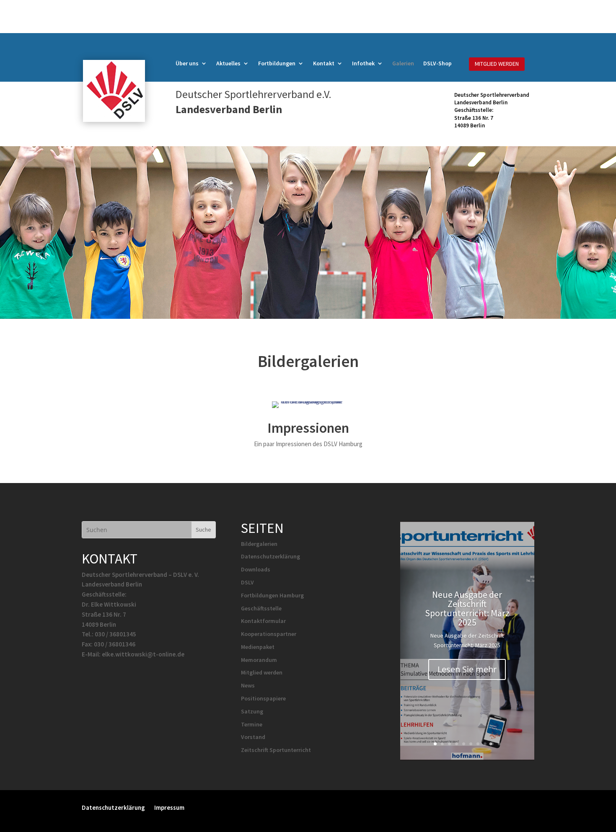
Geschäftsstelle (261, 608)
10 (499, 743)
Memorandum (259, 660)
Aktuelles (228, 63)
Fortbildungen (276, 63)
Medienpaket (257, 647)
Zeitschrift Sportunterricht (276, 750)
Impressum (169, 807)
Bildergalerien (259, 544)
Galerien (403, 63)
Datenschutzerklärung (270, 556)
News (248, 685)
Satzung (252, 711)
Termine (251, 724)
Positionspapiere (263, 698)
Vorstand (253, 737)
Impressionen (308, 428)
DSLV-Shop (437, 63)
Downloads (255, 569)
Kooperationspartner (268, 634)
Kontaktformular (263, 621)
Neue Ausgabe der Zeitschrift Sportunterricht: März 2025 (467, 608)
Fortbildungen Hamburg (272, 595)
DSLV (247, 582)
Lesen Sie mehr (467, 669)
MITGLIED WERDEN (497, 63)
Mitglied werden (261, 672)
